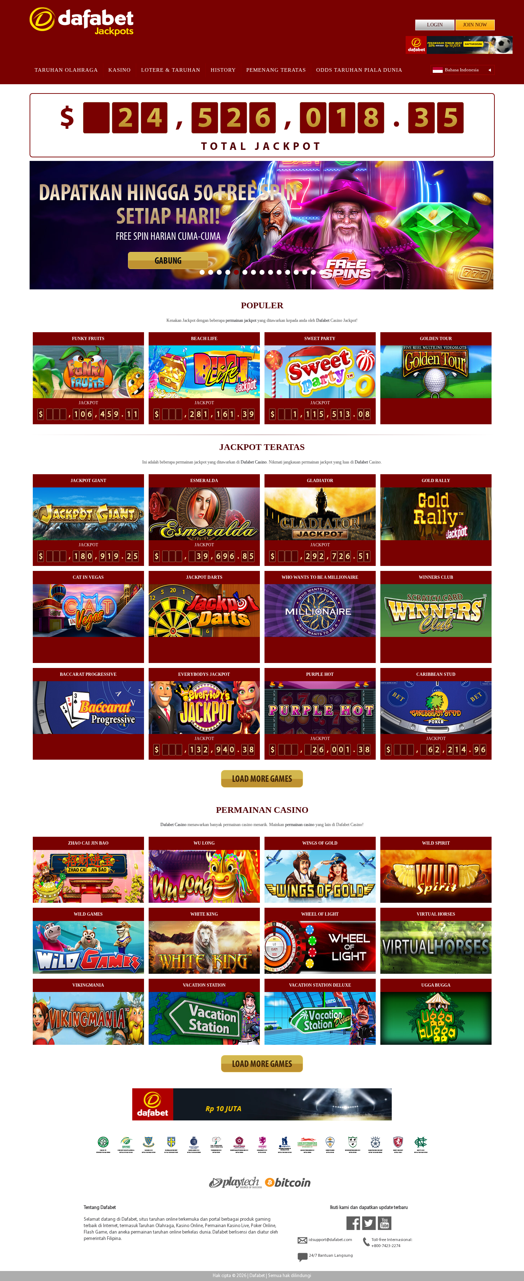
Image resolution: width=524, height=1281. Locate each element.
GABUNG (168, 257)
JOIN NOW (475, 24)
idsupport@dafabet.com (330, 1240)
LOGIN (435, 24)
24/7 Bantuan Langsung (331, 1256)
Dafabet (322, 320)
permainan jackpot (241, 320)
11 (287, 272)
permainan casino (299, 824)
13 (304, 272)
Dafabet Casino (254, 462)
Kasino (119, 70)
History (223, 70)
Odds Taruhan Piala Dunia (359, 70)
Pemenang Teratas (276, 70)
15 (321, 272)
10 (279, 272)
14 (313, 272)
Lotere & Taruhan (170, 70)
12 (296, 272)
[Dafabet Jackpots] (81, 21)
